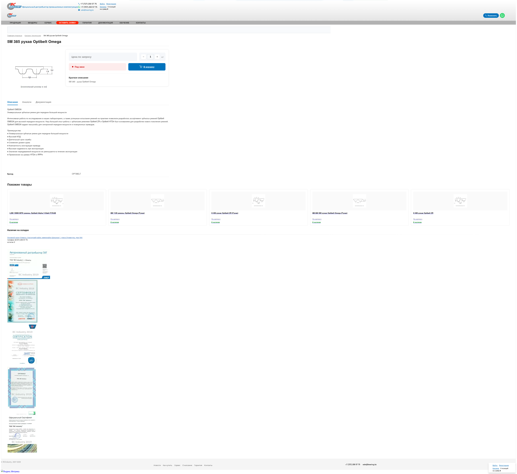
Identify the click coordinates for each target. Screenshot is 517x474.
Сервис (177, 465)
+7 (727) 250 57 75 (89, 3)
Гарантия (198, 465)
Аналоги (26, 102)
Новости (157, 465)
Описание (12, 102)
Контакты (208, 465)
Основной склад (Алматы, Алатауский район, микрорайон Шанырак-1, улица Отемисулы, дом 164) (45, 237)
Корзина (103, 7)
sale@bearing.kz (370, 464)
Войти (102, 4)
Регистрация (111, 4)
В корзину (149, 66)
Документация (43, 102)
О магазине (187, 465)
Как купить (167, 465)
